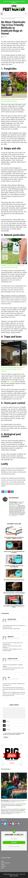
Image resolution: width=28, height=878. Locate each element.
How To (5, 17)
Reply (24, 617)
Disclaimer (3, 866)
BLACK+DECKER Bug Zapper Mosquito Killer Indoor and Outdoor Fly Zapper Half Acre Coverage (13, 369)
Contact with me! (13, 515)
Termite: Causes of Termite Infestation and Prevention (14, 552)
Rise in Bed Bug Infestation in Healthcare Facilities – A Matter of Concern (14, 538)
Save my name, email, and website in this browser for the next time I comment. (13, 734)
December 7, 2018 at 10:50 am (14, 660)
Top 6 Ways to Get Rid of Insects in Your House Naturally (14, 566)
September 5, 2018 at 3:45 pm (13, 638)
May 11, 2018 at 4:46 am (12, 620)
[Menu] (1, 14)
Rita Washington (14, 497)
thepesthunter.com (13, 505)
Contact (3, 864)
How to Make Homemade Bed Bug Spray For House (14, 606)
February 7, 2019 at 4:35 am (13, 678)
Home (2, 17)
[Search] (25, 14)
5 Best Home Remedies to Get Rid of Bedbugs (14, 592)
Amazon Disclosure (5, 862)
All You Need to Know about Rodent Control (14, 579)
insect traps (10, 381)
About (2, 861)
